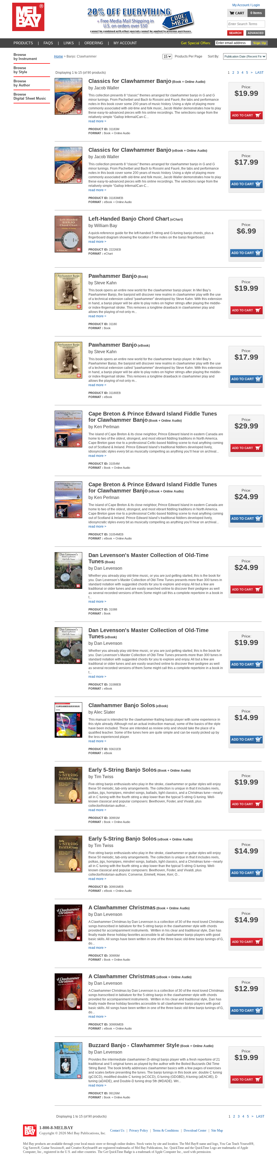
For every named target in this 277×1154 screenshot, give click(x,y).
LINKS (69, 43)
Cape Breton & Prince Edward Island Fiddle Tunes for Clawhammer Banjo (152, 417)
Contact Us (117, 1130)
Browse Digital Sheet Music (30, 96)
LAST (259, 73)
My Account (125, 43)
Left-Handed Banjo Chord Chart (135, 219)
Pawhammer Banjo (118, 276)
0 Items (256, 13)
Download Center (195, 1130)
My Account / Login (246, 5)
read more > (97, 121)
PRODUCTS (23, 43)
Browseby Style (20, 70)
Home (58, 56)
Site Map (217, 1130)
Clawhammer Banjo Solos (128, 705)
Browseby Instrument (25, 57)
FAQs (48, 43)
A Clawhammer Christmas (139, 907)
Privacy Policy (138, 1130)
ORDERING (93, 43)
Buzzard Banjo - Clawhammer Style (150, 1045)
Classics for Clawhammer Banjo (146, 81)
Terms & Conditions (166, 1130)
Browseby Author (22, 83)
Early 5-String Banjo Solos (139, 770)
